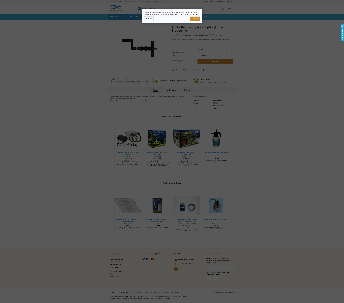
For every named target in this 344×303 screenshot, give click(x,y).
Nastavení (149, 19)
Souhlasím (195, 19)
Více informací (193, 14)
